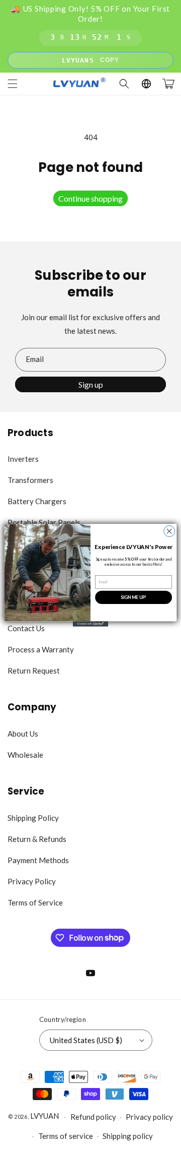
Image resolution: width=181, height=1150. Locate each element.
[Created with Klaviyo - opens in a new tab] (90, 624)
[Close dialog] (169, 530)
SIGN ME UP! (134, 597)
